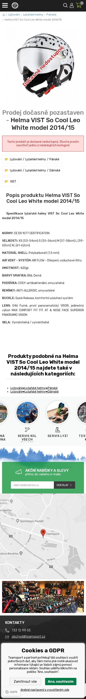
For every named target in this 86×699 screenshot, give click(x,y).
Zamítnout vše (25, 682)
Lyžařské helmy (33, 14)
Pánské (51, 14)
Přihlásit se (72, 5)
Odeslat (62, 485)
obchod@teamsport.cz (28, 637)
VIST (13, 181)
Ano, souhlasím (61, 682)
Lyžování (14, 14)
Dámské (54, 170)
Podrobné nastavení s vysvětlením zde (43, 690)
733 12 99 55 (21, 630)
